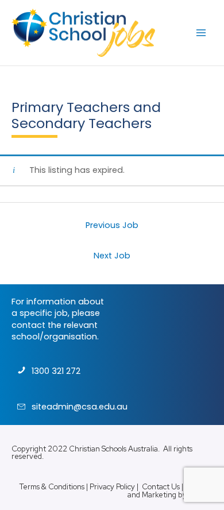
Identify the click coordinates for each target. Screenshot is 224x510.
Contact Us (161, 487)
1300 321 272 (56, 371)
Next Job (112, 255)
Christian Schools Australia (113, 449)
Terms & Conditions (51, 487)
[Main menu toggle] (201, 32)
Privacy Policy (112, 487)
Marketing (159, 495)
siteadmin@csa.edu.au (80, 406)
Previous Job (112, 225)
